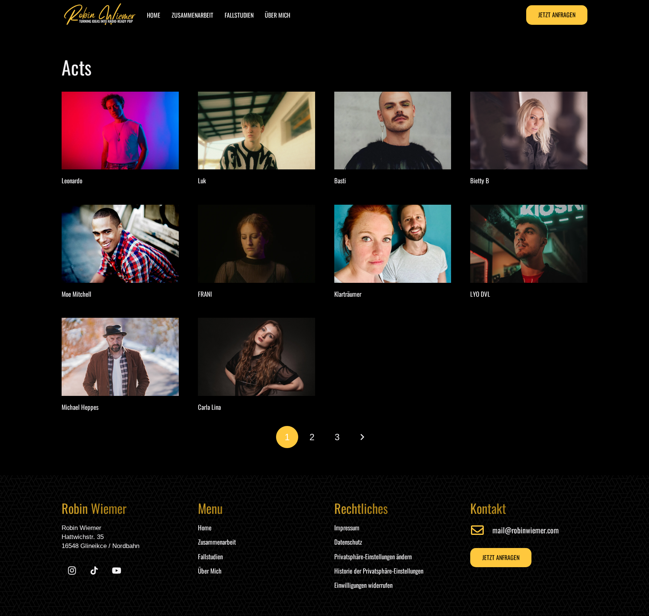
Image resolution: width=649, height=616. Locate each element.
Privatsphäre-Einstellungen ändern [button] (373, 556)
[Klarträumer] (392, 244)
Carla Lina (209, 407)
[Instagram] (72, 570)
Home (204, 527)
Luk (202, 180)
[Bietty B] (528, 131)
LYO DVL (480, 294)
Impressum (346, 527)
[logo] (100, 15)
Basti (340, 180)
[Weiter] (362, 437)
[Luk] (256, 131)
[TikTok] (94, 570)
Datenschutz (348, 542)
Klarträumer (347, 294)
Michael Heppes (80, 407)
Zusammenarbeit (217, 542)
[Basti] (392, 131)
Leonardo (72, 180)
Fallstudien (210, 556)
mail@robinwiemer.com (525, 530)
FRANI (205, 294)
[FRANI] (256, 244)
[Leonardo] (120, 131)
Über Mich (210, 570)
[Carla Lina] (256, 357)
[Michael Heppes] (120, 357)
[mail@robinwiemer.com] (481, 530)
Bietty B (479, 180)
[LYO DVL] (528, 244)
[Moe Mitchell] (120, 244)
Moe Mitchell (76, 294)
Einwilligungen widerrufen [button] (363, 585)
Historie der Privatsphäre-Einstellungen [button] (378, 570)
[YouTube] (116, 570)
